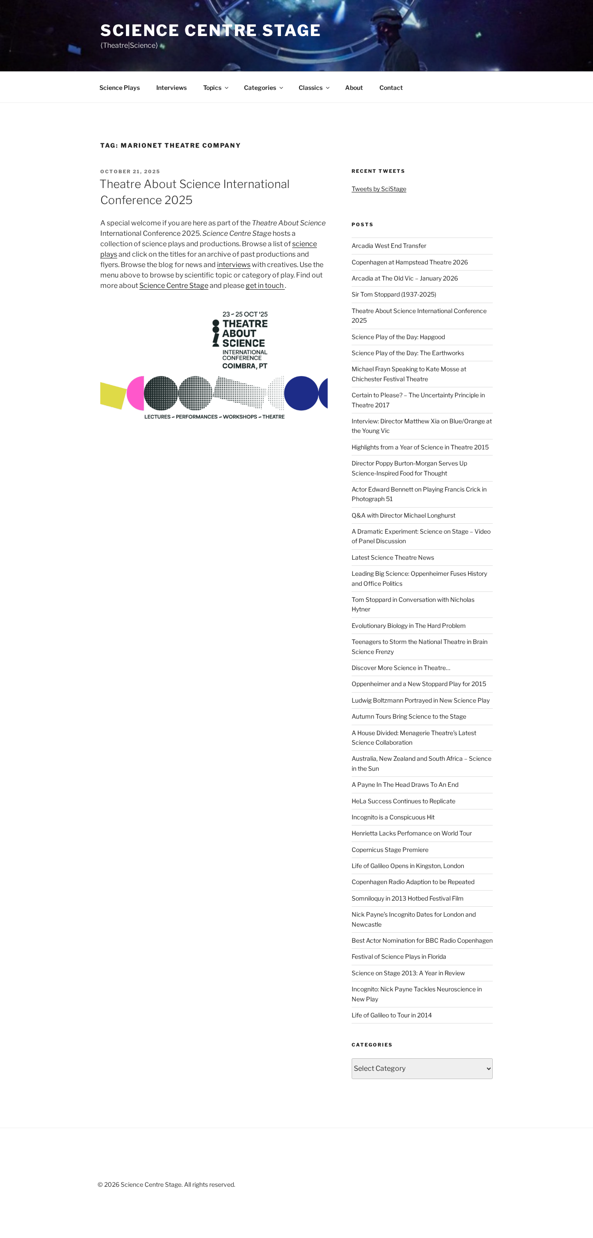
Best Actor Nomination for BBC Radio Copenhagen (422, 940)
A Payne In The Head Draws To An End (405, 784)
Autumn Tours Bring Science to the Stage (409, 716)
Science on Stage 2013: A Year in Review (408, 973)
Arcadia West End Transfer (389, 245)
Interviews (171, 87)
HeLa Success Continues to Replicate (403, 801)
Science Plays (119, 87)
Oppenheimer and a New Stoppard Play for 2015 (419, 683)
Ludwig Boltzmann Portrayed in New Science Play (421, 700)
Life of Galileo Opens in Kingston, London (408, 865)
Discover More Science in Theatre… (401, 667)
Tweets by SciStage (379, 188)
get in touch (265, 285)
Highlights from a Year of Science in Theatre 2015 (420, 447)
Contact (391, 87)
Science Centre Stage (211, 30)
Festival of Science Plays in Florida (399, 956)
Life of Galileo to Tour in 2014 (392, 1015)
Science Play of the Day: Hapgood (398, 336)
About (354, 87)
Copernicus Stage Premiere (390, 849)
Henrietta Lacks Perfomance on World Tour (412, 833)
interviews (233, 265)
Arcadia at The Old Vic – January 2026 (405, 278)
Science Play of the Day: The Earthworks (408, 353)
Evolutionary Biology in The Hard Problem (409, 625)
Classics (311, 87)
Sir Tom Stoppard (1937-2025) (394, 294)
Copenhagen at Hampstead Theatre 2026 (410, 262)
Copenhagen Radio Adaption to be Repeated (413, 881)
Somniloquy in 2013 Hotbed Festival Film (408, 898)
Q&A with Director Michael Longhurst (403, 515)
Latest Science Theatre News (393, 557)
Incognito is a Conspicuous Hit (393, 817)
